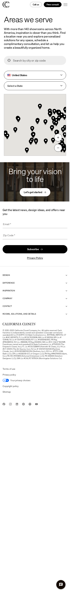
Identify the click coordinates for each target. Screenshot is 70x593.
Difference (9, 283)
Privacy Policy (35, 258)
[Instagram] (10, 404)
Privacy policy (9, 374)
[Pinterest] (23, 404)
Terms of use (9, 368)
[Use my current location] (9, 60)
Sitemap (7, 391)
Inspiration (9, 291)
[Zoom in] (58, 137)
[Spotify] (30, 404)
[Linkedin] (17, 404)
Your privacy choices (20, 380)
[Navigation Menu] (65, 4)
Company (8, 298)
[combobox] (38, 60)
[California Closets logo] (6, 4)
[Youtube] (36, 404)
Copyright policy (11, 386)
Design (6, 275)
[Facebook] (4, 404)
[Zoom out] (58, 148)
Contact (7, 306)
